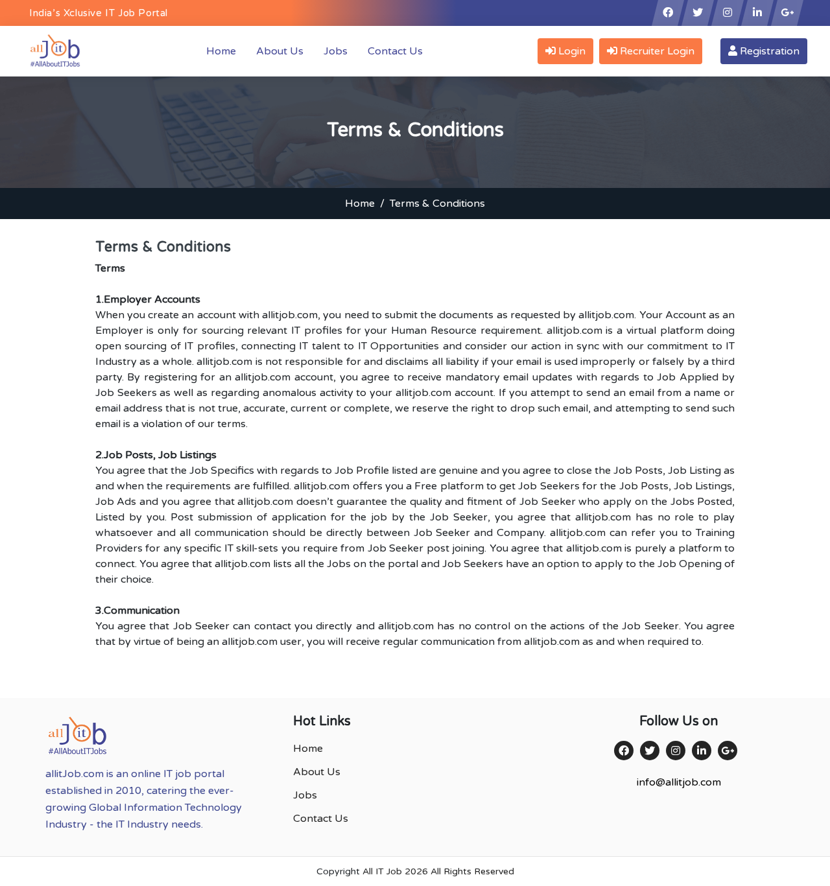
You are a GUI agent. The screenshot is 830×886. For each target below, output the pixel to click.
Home (223, 51)
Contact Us (395, 51)
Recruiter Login (655, 51)
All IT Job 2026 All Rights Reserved (438, 871)
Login (571, 51)
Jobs (336, 51)
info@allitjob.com (679, 782)
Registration (768, 51)
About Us (279, 51)
